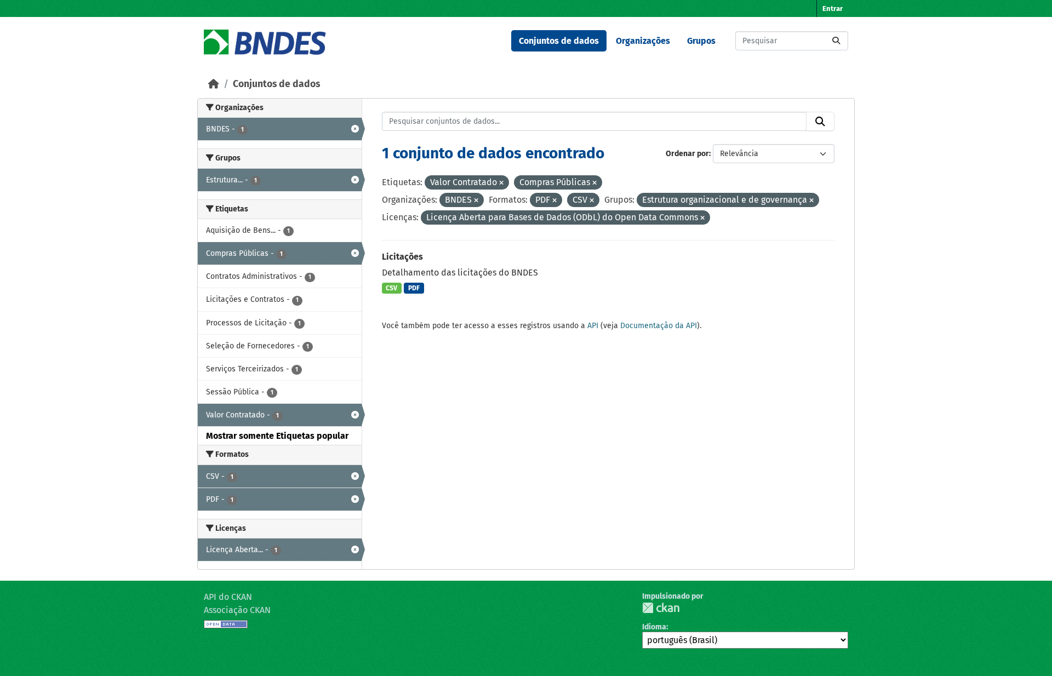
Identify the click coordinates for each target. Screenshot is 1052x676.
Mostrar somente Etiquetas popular (277, 436)
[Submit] (836, 40)
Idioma (654, 627)
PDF (414, 288)
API (592, 325)
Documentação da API (658, 325)
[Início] (213, 84)
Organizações (643, 41)
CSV (391, 288)
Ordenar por (687, 153)
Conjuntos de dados (559, 41)
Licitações (402, 256)
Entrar (832, 8)
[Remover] (501, 183)
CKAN (660, 608)
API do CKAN (228, 597)
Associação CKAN (237, 610)
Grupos (701, 41)
